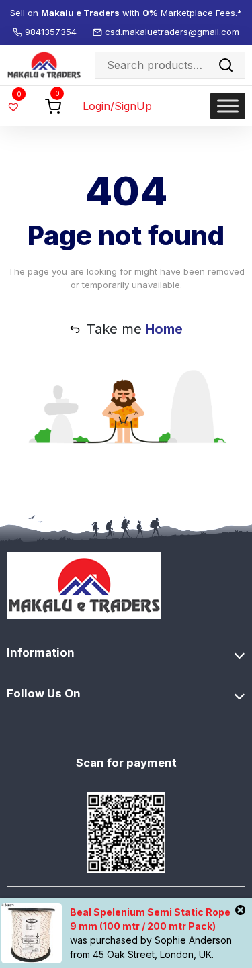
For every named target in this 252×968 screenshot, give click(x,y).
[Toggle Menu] (228, 105)
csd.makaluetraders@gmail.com (172, 31)
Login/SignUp (117, 106)
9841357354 (52, 31)
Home (164, 329)
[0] (53, 105)
